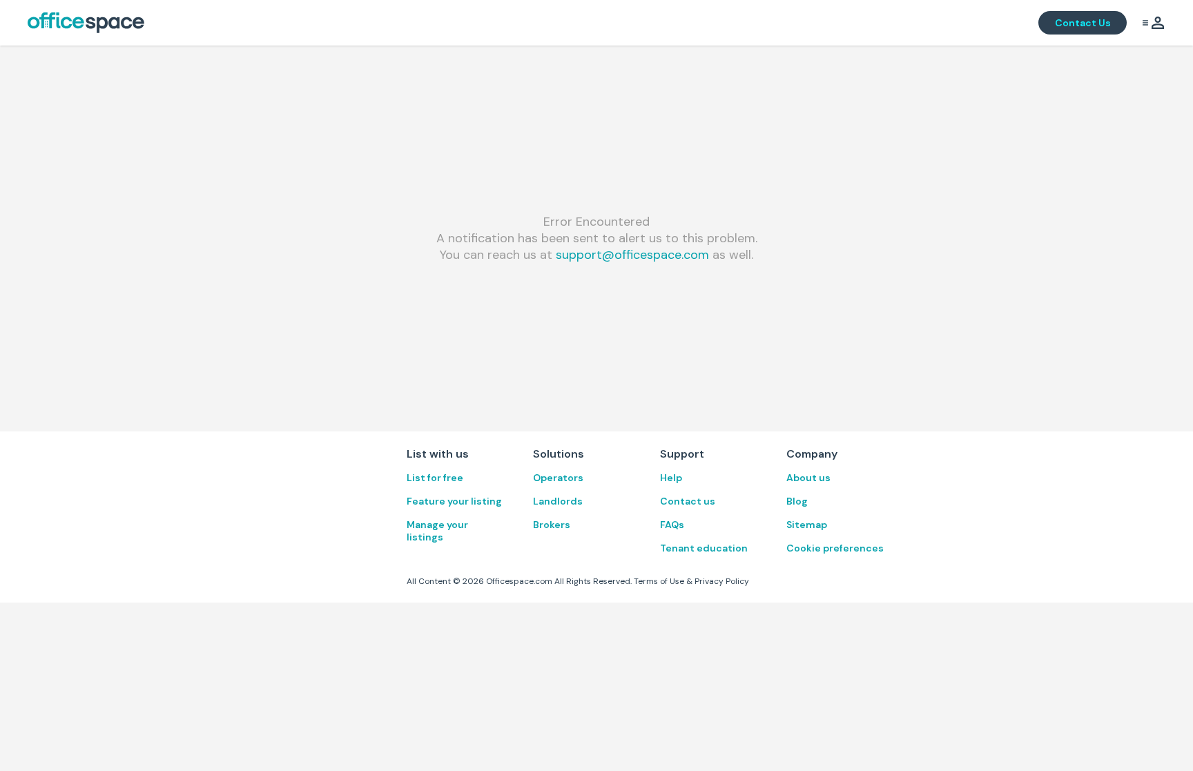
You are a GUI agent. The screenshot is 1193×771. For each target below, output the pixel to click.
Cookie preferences (835, 548)
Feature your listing (454, 501)
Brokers (551, 524)
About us (808, 477)
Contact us (687, 501)
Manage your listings (437, 530)
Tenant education (704, 548)
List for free (435, 477)
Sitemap (806, 524)
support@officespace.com (632, 254)
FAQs (672, 524)
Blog (797, 501)
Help (671, 477)
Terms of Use (659, 581)
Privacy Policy (722, 581)
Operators (558, 477)
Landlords (558, 501)
